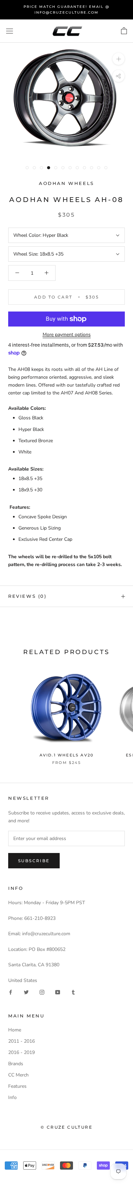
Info (12, 1097)
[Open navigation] (9, 31)
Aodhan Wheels (66, 183)
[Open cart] (124, 31)
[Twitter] (26, 992)
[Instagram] (42, 992)
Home (14, 1030)
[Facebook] (10, 992)
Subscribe (34, 860)
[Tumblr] (73, 992)
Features (17, 1086)
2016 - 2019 (21, 1052)
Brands (15, 1063)
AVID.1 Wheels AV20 (67, 755)
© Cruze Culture (66, 1127)
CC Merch (18, 1075)
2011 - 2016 (21, 1041)
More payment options (67, 334)
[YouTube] (57, 992)
